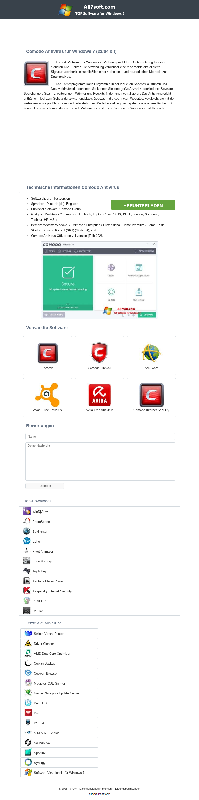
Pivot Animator (43, 551)
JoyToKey (40, 571)
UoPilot (38, 611)
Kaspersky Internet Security (52, 591)
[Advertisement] (99, 33)
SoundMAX (42, 743)
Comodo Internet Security (151, 410)
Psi (36, 713)
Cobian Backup (44, 663)
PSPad (39, 723)
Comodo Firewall (99, 368)
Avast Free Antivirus (47, 410)
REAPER (39, 601)
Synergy (40, 763)
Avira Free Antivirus (99, 410)
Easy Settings (42, 561)
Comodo (47, 368)
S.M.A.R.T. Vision (46, 733)
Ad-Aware (151, 368)
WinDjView (40, 512)
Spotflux (40, 753)
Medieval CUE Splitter (49, 683)
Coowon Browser (46, 673)
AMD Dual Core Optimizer (52, 653)
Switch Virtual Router (49, 634)
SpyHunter (40, 531)
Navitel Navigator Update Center (56, 693)
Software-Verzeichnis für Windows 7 (59, 773)
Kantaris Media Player (48, 581)
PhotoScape (41, 521)
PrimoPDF (41, 703)
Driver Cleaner (44, 644)
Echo (36, 541)
